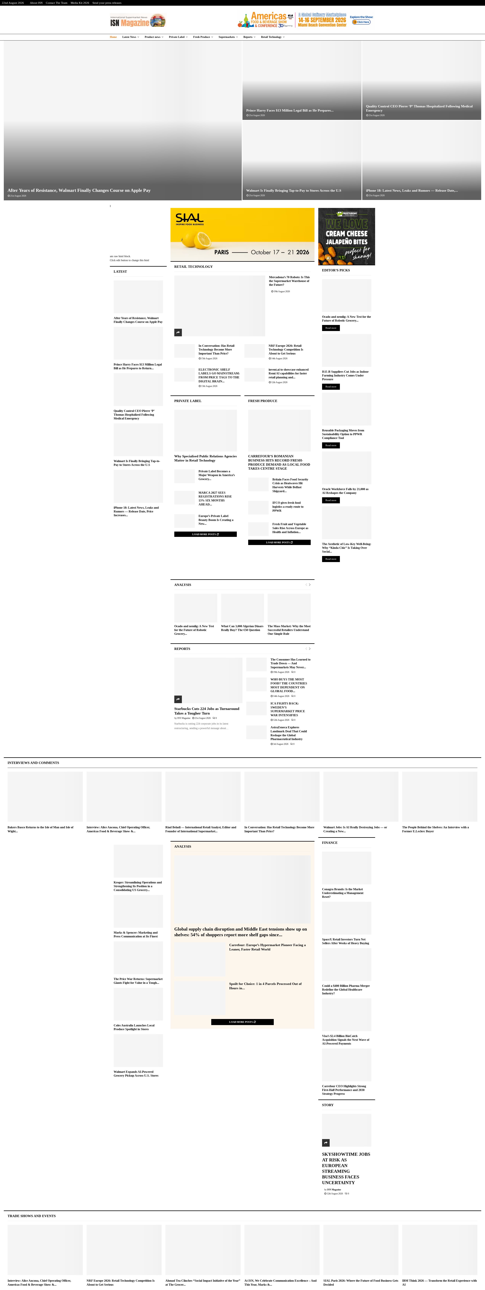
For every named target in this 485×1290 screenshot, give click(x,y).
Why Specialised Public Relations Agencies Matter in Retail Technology (205, 458)
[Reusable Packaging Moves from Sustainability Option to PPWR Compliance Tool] (346, 409)
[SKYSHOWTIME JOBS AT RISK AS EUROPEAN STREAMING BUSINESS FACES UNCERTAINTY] (346, 1130)
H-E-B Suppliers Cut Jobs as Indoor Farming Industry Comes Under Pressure (345, 375)
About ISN (36, 2)
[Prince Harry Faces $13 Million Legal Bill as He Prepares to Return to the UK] (138, 343)
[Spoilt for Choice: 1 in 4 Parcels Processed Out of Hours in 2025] (199, 998)
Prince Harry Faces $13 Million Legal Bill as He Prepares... (290, 110)
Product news (152, 37)
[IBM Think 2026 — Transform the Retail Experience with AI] (439, 1250)
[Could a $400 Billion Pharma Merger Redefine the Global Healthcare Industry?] (346, 964)
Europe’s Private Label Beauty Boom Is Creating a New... (216, 519)
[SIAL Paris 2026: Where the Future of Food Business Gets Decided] (361, 1250)
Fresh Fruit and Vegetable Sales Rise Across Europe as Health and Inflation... (290, 527)
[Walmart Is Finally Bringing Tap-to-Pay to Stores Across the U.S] (138, 439)
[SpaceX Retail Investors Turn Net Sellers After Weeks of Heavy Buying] (346, 918)
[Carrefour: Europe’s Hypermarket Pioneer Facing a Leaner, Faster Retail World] (199, 959)
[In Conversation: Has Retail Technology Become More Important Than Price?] (184, 351)
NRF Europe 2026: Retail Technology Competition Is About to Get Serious (286, 349)
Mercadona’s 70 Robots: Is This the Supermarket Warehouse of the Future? (289, 281)
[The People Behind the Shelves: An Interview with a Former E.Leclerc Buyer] (439, 797)
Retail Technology (271, 37)
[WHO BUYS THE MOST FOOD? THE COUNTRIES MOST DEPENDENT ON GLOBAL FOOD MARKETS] (256, 684)
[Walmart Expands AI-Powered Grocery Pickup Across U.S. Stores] (138, 1050)
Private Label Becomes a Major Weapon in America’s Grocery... (217, 475)
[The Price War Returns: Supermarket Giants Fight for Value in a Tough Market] (138, 957)
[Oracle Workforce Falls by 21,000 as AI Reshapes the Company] (346, 467)
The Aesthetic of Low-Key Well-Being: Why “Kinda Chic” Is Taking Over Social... (346, 547)
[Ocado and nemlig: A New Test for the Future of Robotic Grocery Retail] (195, 608)
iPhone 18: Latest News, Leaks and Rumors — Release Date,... (412, 190)
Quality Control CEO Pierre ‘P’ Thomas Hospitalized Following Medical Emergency (134, 414)
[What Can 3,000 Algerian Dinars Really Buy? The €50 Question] (242, 608)
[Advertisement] (243, 566)
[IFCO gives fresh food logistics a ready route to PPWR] (258, 508)
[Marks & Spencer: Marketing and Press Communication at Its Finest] (138, 911)
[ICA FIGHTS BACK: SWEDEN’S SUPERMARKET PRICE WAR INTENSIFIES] (256, 708)
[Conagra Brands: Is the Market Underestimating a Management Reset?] (346, 868)
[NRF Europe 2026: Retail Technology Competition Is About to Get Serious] (254, 351)
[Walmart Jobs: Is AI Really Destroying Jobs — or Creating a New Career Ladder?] (361, 797)
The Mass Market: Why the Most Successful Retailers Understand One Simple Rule (289, 630)
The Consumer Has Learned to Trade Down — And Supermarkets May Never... (291, 663)
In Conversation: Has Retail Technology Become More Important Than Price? (216, 349)
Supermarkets (227, 37)
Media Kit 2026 (80, 2)
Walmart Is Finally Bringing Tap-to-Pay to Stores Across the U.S (293, 190)
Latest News (129, 37)
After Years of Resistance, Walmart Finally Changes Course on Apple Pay (79, 190)
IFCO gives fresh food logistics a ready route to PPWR (288, 506)
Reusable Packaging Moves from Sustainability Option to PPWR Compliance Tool (343, 434)
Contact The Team (56, 2)
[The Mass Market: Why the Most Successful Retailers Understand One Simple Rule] (289, 608)
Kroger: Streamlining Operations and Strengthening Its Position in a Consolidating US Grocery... (138, 886)
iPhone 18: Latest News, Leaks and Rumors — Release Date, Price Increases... (136, 511)
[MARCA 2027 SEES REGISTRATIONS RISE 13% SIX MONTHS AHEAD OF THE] (184, 497)
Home (113, 37)
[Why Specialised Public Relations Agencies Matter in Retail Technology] (205, 430)
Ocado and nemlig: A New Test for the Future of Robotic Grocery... (194, 630)
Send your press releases (106, 2)
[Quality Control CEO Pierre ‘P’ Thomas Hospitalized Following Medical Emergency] (138, 389)
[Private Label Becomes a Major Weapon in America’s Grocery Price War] (184, 476)
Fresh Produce (201, 37)
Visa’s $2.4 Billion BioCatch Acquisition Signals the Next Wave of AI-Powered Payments (345, 1039)
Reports (247, 37)
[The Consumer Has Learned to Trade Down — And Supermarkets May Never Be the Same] (256, 664)
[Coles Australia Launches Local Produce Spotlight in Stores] (138, 1004)
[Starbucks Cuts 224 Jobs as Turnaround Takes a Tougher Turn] (208, 680)
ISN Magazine (183, 718)
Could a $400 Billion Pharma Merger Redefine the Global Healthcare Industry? (346, 989)
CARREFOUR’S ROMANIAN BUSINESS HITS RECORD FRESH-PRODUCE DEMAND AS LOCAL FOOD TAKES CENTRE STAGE (279, 462)
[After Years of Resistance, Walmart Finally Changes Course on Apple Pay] (138, 296)
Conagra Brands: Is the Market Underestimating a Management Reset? (342, 893)
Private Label (177, 37)
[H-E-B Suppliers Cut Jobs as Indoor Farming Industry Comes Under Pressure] (346, 350)
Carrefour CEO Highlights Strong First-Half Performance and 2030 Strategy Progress (344, 1090)
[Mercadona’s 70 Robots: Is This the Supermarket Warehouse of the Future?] (219, 306)
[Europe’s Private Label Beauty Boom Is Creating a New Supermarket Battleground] (184, 521)
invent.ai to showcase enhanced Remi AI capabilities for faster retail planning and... (289, 373)
